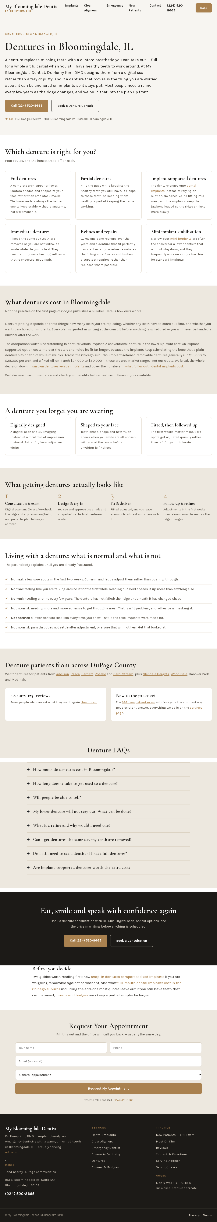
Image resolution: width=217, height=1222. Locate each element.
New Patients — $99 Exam (175, 1135)
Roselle (100, 674)
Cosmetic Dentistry (106, 1154)
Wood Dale (179, 674)
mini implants (181, 239)
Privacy (194, 1215)
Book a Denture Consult (75, 106)
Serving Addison (168, 1161)
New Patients (135, 8)
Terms (207, 1215)
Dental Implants (104, 1135)
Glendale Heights (156, 674)
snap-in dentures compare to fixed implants (127, 977)
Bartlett (87, 674)
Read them (89, 702)
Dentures (98, 1161)
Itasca (75, 674)
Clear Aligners (90, 8)
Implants (72, 5)
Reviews (162, 1148)
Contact (155, 5)
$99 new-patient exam (138, 702)
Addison (62, 674)
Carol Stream (123, 674)
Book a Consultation (131, 941)
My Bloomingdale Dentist (32, 8)
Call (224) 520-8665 (26, 105)
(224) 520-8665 (175, 8)
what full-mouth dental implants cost (154, 366)
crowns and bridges (72, 995)
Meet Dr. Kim (165, 1141)
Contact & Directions (172, 1154)
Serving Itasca (167, 1167)
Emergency (114, 5)
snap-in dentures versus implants (58, 366)
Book (203, 8)
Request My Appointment (108, 1088)
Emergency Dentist (106, 1148)
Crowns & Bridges (105, 1167)
